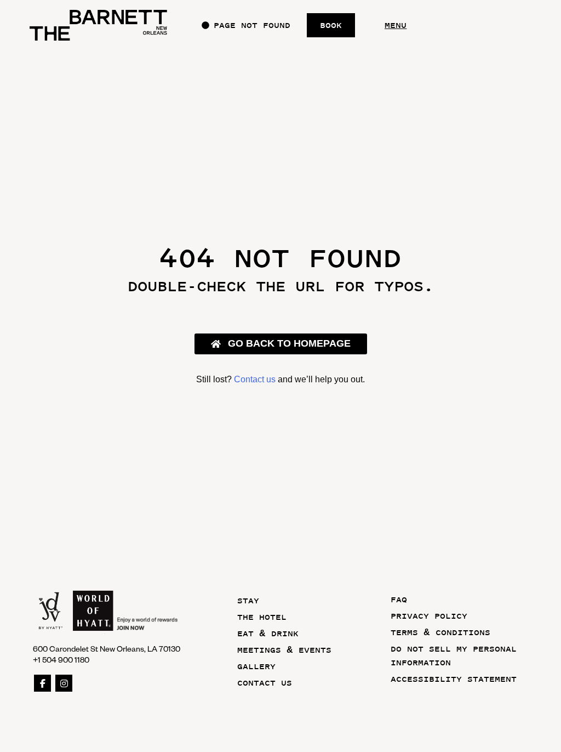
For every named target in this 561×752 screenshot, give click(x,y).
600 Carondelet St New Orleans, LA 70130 (106, 648)
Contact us (255, 379)
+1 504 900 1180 (61, 659)
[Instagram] (63, 683)
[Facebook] (42, 683)
